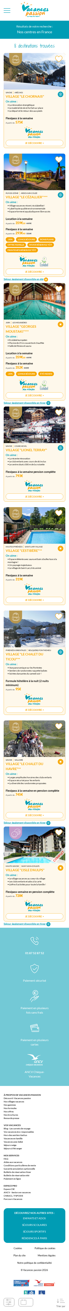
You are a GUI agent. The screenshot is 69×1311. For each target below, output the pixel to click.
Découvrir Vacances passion (17, 1098)
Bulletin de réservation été (16, 1175)
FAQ (6, 1158)
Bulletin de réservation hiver (17, 1172)
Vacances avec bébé (13, 1141)
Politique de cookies (45, 1248)
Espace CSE (9, 1189)
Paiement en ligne (12, 1178)
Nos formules (10, 1108)
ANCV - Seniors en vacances (17, 1192)
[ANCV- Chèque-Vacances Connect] (44, 1285)
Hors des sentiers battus (15, 1135)
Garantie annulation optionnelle (19, 1168)
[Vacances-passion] (34, 10)
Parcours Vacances (13, 1199)
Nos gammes (10, 1104)
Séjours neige (10, 1145)
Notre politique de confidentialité (34, 1262)
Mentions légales (47, 1255)
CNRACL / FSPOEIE (13, 1195)
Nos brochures (11, 1114)
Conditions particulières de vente (20, 1165)
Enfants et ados (34, 1218)
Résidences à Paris (34, 1238)
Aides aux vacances (13, 1162)
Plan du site (19, 1255)
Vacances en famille (13, 1138)
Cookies (18, 1248)
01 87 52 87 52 (34, 953)
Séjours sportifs (34, 1231)
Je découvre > (34, 143)
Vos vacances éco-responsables (19, 1131)
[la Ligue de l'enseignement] (21, 1285)
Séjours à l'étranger (13, 1148)
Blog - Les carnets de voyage (17, 1128)
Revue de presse (11, 1118)
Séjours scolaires (34, 1224)
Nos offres (9, 1111)
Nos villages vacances (14, 1101)
